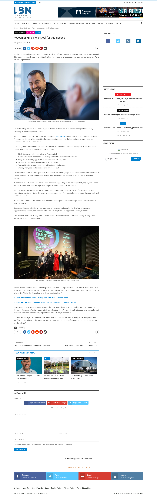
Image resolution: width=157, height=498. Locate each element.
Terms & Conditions (84, 488)
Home (17, 23)
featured (21, 327)
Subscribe (136, 159)
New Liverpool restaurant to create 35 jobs (81, 345)
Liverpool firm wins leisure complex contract (32, 345)
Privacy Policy (69, 488)
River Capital (61, 136)
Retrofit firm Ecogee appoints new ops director (123, 115)
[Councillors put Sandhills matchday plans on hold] (56, 365)
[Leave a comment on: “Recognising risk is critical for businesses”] (97, 48)
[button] (100, 12)
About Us (26, 488)
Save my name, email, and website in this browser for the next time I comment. (44, 445)
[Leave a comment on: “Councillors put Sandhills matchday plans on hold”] (128, 131)
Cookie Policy (56, 488)
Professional (60, 23)
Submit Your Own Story (40, 488)
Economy (26, 23)
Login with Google (59, 403)
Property (90, 23)
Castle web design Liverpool (134, 493)
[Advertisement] (123, 66)
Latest (38, 32)
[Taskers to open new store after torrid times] (84, 365)
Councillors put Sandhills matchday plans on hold (123, 128)
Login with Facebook (37, 403)
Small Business (77, 23)
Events (40, 2)
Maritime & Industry (42, 23)
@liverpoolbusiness (83, 458)
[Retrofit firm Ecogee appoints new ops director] (29, 365)
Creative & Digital (106, 23)
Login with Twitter (80, 403)
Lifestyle (120, 23)
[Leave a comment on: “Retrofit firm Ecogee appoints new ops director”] (128, 118)
